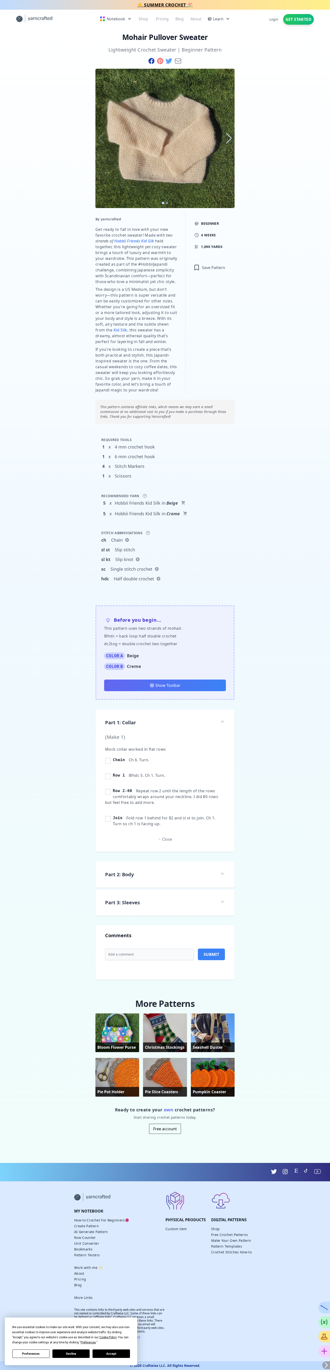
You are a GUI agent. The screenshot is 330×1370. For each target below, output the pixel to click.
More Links (83, 1297)
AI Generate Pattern (91, 1231)
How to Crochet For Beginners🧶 (101, 1220)
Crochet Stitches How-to (231, 1252)
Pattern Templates (226, 1246)
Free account (165, 1128)
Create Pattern (86, 1226)
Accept (111, 1353)
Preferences (31, 1353)
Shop (215, 1229)
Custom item (176, 1229)
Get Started (298, 19)
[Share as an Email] (178, 61)
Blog (78, 1285)
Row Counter (85, 1237)
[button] (229, 138)
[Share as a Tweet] (169, 61)
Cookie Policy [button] (107, 1337)
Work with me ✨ (88, 1267)
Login (273, 19)
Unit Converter (86, 1243)
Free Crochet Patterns (229, 1234)
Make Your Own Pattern (231, 1240)
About (79, 1273)
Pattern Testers (87, 1255)
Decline (71, 1353)
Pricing (80, 1279)
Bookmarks (83, 1249)
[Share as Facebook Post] (152, 61)
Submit (211, 954)
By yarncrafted (108, 219)
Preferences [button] (88, 1342)
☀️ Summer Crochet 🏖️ (165, 5)
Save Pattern (213, 267)
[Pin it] (161, 61)
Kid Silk (120, 330)
